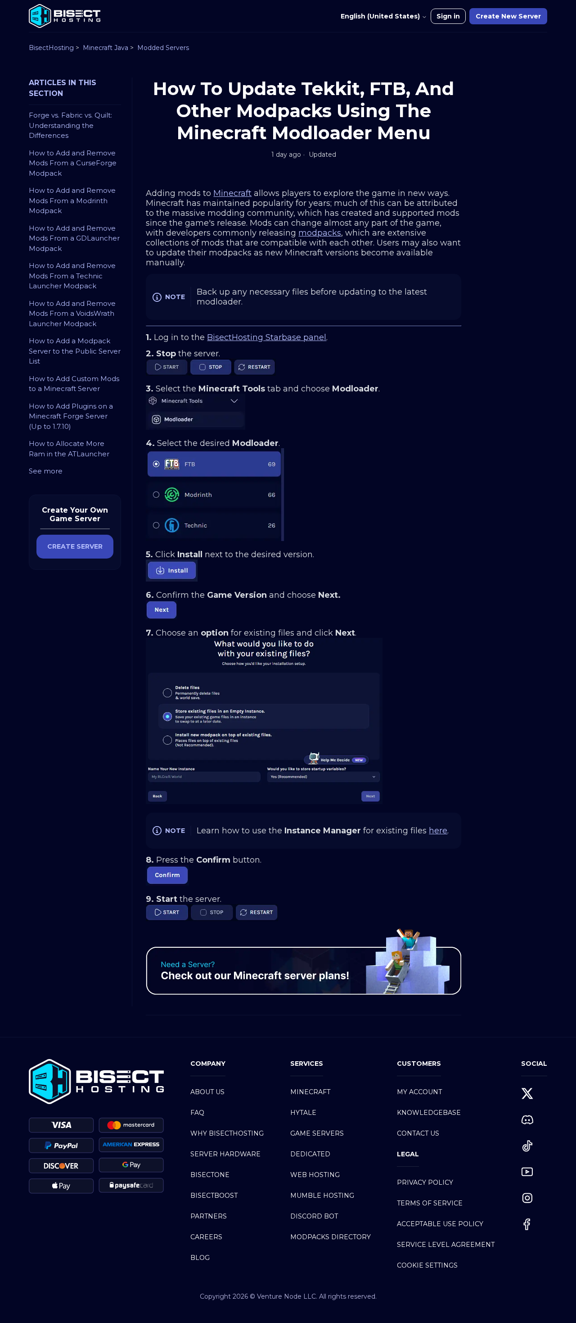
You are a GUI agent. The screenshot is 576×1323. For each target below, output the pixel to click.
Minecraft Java (105, 48)
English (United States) (381, 16)
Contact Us (418, 1133)
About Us (207, 1092)
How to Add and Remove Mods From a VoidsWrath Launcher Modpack (72, 313)
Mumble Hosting (322, 1195)
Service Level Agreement (446, 1245)
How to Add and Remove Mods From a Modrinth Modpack (72, 200)
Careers (206, 1237)
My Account (419, 1092)
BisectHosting (51, 48)
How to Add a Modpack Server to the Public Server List (75, 350)
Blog (200, 1258)
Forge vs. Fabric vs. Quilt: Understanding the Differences (70, 125)
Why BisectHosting (227, 1133)
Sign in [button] (448, 16)
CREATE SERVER (75, 546)
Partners (208, 1216)
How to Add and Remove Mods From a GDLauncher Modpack (74, 238)
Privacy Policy (425, 1182)
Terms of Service (430, 1203)
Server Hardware (225, 1154)
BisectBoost (214, 1195)
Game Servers (317, 1133)
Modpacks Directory (330, 1237)
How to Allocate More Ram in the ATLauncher (69, 448)
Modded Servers (163, 48)
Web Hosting (315, 1175)
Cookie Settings (427, 1265)
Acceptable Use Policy (440, 1224)
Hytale (303, 1113)
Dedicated (310, 1154)
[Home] (64, 16)
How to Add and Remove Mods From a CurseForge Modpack (73, 163)
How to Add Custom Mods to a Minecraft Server (74, 383)
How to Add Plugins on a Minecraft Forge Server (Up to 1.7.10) (71, 416)
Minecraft (310, 1092)
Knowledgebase (429, 1113)
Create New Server (508, 16)
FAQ (197, 1113)
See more (46, 471)
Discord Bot (314, 1216)
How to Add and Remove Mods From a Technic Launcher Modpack (72, 275)
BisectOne (210, 1175)
